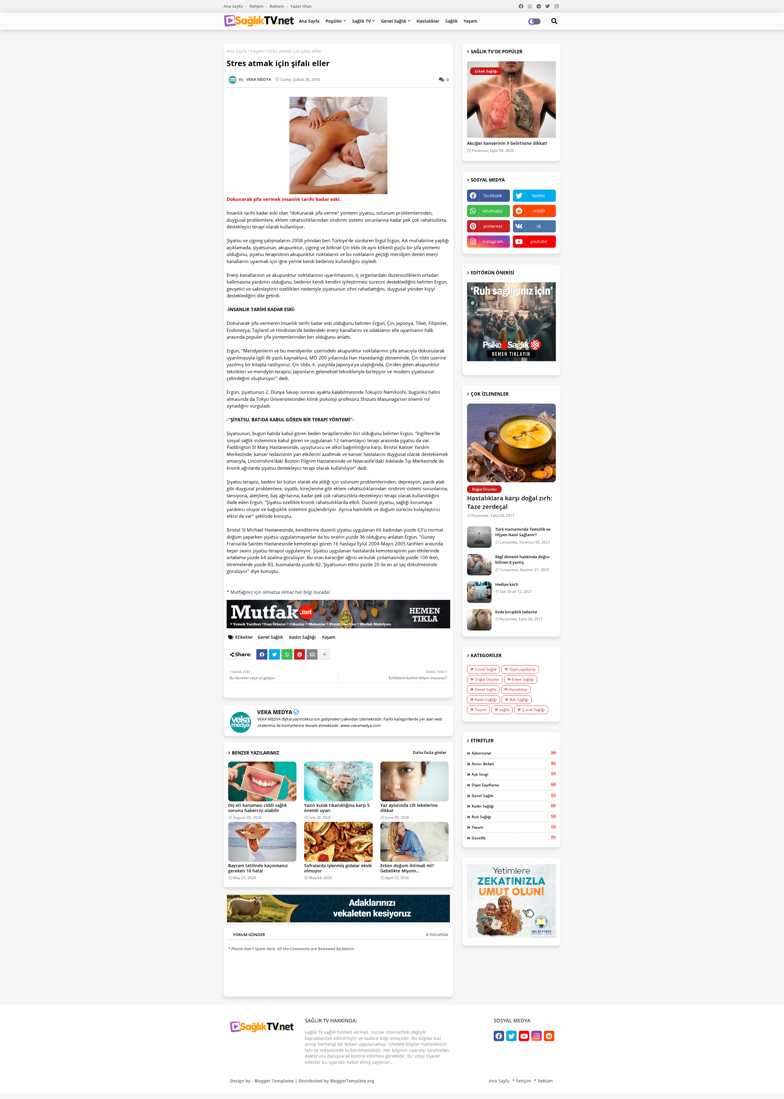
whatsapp (493, 211)
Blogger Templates (274, 1081)
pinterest (493, 226)
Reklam (277, 6)
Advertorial (514, 753)
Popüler (334, 21)
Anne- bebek (514, 763)
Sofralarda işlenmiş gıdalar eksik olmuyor (338, 868)
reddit (539, 211)
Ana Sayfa (234, 6)
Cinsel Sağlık (485, 669)
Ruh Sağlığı (519, 699)
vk (539, 226)
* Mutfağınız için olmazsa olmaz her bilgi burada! (278, 592)
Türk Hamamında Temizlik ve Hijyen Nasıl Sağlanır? (522, 531)
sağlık (504, 709)
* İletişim (521, 1081)
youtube (538, 241)
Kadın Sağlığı (302, 637)
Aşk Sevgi (514, 774)
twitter (538, 195)
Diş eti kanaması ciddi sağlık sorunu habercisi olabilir (257, 808)
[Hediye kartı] (479, 592)
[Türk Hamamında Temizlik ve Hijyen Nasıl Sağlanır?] (479, 537)
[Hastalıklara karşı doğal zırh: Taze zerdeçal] (511, 443)
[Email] (312, 654)
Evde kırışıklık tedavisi (516, 612)
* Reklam (543, 1081)
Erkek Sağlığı (523, 679)
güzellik (514, 838)
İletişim (256, 6)
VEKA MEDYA (274, 712)
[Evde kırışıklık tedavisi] (479, 619)
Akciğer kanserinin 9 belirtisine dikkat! (507, 143)
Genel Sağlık (393, 21)
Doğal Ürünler (487, 679)
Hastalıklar (428, 21)
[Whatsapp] (286, 654)
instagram (492, 241)
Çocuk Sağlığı (533, 709)
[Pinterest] (299, 654)
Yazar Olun (300, 6)
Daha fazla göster (430, 752)
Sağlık (451, 21)
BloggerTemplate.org (352, 1081)
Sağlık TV (361, 21)
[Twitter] (274, 654)
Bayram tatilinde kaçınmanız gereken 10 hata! (258, 868)
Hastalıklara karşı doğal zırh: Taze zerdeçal (509, 502)
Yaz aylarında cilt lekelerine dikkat (409, 808)
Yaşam (470, 21)
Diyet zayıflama (522, 669)
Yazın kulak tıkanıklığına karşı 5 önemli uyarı (337, 808)
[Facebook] (261, 654)
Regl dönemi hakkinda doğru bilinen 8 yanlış (522, 559)
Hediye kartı (506, 584)
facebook (493, 195)
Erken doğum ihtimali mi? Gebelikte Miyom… (407, 868)
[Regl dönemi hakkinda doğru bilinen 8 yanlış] (479, 564)
